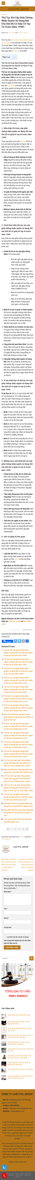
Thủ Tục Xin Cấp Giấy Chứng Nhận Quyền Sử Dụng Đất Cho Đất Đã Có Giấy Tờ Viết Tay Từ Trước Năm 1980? (18, 788)
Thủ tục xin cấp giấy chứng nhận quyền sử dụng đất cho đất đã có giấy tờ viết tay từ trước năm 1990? (18, 652)
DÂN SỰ (22, 1173)
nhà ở (16, 559)
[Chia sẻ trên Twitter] (15, 829)
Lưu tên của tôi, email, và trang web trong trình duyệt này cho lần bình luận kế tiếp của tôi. (17, 940)
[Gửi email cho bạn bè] (19, 829)
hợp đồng (11, 86)
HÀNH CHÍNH (19, 1175)
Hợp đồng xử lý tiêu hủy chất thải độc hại (20, 1050)
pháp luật (16, 51)
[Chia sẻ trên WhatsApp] (8, 829)
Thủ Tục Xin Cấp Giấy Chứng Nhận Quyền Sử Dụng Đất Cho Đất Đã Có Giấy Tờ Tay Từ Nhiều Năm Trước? (17, 763)
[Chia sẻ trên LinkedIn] (27, 829)
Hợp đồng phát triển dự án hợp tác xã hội (19, 1029)
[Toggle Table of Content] (13, 57)
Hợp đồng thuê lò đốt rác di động (20, 1069)
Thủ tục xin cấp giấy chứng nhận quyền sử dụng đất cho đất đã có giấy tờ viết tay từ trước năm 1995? (18, 662)
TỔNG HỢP (27, 1175)
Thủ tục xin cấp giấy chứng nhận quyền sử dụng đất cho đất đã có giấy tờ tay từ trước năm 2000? (18, 671)
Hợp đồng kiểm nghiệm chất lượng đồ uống (18, 1023)
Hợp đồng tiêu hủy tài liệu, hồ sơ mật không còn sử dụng (20, 1036)
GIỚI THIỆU (15, 1173)
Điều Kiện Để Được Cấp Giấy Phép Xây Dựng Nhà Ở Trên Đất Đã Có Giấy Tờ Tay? (18, 812)
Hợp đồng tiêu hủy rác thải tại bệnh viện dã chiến (19, 1064)
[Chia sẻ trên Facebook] (11, 829)
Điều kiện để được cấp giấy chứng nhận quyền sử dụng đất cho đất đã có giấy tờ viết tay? (18, 717)
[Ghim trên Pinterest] (23, 829)
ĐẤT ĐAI (3, 14)
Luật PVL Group (23, 32)
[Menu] (3, 3)
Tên (6, 909)
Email (6, 918)
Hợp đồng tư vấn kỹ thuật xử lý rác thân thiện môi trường (19, 1057)
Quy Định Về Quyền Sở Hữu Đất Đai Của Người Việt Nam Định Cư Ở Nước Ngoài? (26, 864)
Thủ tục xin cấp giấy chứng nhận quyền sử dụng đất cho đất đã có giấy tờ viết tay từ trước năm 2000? (18, 689)
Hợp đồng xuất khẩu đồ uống (19, 1015)
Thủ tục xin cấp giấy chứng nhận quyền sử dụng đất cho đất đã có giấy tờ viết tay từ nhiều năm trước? (18, 680)
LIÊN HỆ (17, 1176)
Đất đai (22, 141)
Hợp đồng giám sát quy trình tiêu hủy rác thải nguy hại (20, 1077)
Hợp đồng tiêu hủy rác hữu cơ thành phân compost (19, 1043)
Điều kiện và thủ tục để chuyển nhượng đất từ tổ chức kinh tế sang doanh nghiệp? (9, 864)
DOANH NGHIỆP (9, 1175)
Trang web (7, 927)
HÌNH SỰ (28, 1173)
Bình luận (7, 892)
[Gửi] (31, 958)
